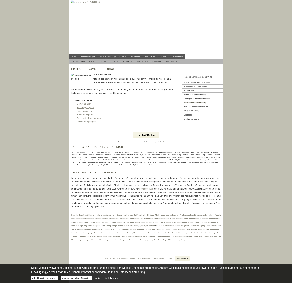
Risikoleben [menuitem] (93, 61)
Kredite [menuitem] (122, 57)
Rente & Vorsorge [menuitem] (107, 57)
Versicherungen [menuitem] (87, 57)
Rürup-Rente (189, 90)
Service (112, 199)
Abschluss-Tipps (145, 189)
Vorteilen (85, 199)
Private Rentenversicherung (195, 94)
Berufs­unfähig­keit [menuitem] (78, 61)
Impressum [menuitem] (177, 57)
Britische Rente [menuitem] (143, 61)
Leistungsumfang (84, 111)
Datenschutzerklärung (171, 142)
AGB (102, 206)
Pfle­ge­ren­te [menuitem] (157, 61)
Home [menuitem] (73, 57)
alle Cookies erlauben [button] (44, 278)
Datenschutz (134, 258)
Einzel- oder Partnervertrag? (90, 118)
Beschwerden (159, 258)
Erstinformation (146, 258)
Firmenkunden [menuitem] (151, 57)
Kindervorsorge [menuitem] (171, 61)
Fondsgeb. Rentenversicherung (197, 99)
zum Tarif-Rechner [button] (146, 135)
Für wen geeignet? (85, 107)
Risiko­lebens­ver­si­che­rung (195, 103)
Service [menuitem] (165, 57)
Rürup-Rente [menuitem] (128, 61)
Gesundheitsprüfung (86, 114)
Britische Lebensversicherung (196, 107)
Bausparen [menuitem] (135, 57)
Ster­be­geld (188, 115)
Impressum (106, 258)
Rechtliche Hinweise (120, 258)
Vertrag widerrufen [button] (182, 258)
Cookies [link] (169, 258)
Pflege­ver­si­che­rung (191, 111)
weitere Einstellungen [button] (106, 278)
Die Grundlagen (84, 104)
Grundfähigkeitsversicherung (195, 86)
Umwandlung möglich (87, 122)
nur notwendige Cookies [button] (76, 278)
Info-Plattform (209, 199)
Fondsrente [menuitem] (114, 61)
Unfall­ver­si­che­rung (191, 119)
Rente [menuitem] (103, 61)
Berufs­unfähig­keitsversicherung (197, 82)
